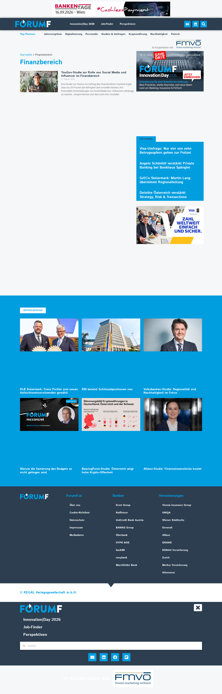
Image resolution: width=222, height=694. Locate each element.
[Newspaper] (187, 24)
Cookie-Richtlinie (80, 513)
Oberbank (122, 535)
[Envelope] (92, 657)
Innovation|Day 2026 (82, 24)
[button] (203, 24)
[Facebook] (115, 657)
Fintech (175, 34)
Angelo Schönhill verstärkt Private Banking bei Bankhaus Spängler (167, 165)
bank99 (120, 550)
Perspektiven (127, 24)
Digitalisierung (73, 34)
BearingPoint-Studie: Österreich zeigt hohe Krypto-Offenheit (108, 471)
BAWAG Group (125, 528)
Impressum (76, 528)
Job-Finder (107, 24)
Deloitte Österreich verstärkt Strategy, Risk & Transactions (163, 194)
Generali (167, 528)
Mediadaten (77, 535)
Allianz (166, 535)
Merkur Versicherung (174, 565)
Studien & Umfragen (113, 34)
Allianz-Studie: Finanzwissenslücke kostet (173, 469)
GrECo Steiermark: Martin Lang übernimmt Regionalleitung (165, 180)
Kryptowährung (138, 34)
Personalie (91, 34)
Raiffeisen (122, 513)
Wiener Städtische (173, 520)
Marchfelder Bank (126, 565)
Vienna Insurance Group (176, 505)
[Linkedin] (195, 24)
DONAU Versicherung (175, 550)
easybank (121, 558)
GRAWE (167, 543)
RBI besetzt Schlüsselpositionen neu (107, 389)
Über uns (75, 505)
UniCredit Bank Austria (130, 520)
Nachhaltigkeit (159, 34)
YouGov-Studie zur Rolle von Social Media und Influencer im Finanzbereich (93, 74)
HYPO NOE (122, 543)
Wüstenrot (168, 573)
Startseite (26, 54)
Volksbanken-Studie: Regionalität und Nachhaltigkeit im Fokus (170, 391)
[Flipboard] (126, 657)
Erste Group (123, 505)
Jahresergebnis (53, 34)
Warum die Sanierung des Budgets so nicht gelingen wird (46, 471)
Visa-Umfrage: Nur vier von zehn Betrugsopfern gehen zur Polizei (165, 150)
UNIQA (166, 513)
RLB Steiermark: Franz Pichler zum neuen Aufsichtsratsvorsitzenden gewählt (49, 391)
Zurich (166, 558)
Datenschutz (77, 520)
